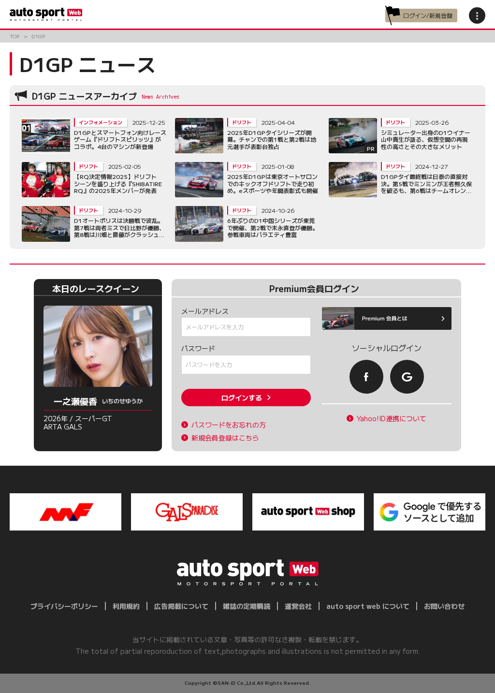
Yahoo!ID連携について (391, 418)
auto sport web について (367, 606)
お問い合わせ (444, 606)
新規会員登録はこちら (225, 438)
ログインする (241, 397)
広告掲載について (181, 606)
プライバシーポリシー (64, 606)
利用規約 (126, 606)
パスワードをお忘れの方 (228, 425)
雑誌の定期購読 (246, 606)
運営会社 (298, 606)
